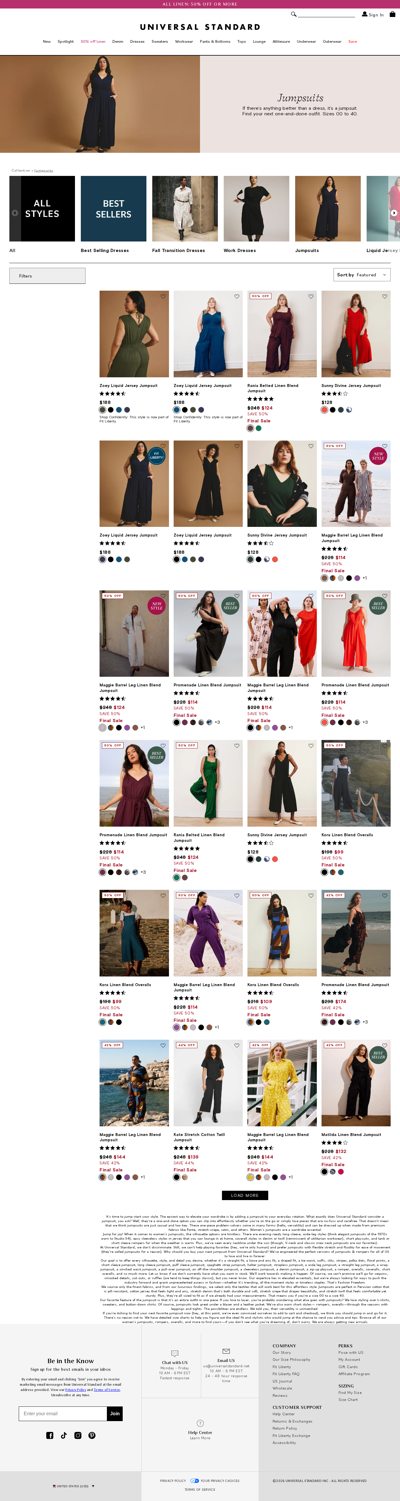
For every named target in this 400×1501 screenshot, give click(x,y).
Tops (241, 41)
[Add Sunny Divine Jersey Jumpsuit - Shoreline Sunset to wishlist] (385, 297)
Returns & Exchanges (293, 1421)
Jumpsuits (44, 170)
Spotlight (66, 41)
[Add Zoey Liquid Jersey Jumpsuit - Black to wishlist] (237, 447)
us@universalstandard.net (226, 1365)
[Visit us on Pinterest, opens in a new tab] (91, 1436)
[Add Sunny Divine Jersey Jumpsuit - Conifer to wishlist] (311, 447)
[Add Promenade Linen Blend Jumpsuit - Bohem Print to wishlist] (385, 896)
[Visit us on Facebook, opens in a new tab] (49, 1436)
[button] (394, 213)
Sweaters (160, 41)
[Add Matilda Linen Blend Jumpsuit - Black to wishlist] (385, 1046)
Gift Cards (348, 1366)
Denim (117, 41)
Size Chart (348, 1399)
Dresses (137, 41)
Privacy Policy (75, 1390)
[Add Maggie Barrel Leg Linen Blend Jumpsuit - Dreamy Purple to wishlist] (237, 896)
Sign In (375, 14)
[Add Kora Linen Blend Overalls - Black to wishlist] (385, 746)
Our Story (282, 1352)
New (47, 41)
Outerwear (332, 41)
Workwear (184, 41)
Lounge (259, 41)
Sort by (356, 275)
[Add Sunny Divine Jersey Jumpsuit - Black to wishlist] (311, 746)
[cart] (392, 14)
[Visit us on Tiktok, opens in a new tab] (63, 1436)
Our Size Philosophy (291, 1359)
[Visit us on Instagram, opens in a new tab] (77, 1436)
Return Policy (285, 1428)
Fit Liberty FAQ (286, 1373)
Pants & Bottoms (215, 41)
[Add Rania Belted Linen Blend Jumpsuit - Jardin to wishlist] (237, 746)
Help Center (284, 1413)
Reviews (280, 1395)
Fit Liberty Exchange (291, 1435)
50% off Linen (93, 41)
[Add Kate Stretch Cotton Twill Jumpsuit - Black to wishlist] (237, 1046)
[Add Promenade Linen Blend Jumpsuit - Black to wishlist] (237, 596)
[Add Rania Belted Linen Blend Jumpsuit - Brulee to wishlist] (311, 297)
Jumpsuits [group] (307, 250)
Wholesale (282, 1388)
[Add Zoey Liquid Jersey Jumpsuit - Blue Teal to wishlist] (237, 297)
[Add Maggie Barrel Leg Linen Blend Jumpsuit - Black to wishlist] (311, 596)
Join (115, 1413)
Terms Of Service (200, 1490)
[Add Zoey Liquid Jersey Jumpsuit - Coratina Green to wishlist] (163, 297)
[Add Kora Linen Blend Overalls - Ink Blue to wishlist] (163, 896)
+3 (217, 722)
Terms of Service (107, 1390)
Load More (245, 1195)
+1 (365, 577)
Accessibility (284, 1442)
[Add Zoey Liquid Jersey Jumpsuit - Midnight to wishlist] (163, 447)
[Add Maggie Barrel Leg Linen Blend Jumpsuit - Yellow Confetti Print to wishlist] (311, 1046)
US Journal (282, 1381)
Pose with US (351, 1352)
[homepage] (200, 27)
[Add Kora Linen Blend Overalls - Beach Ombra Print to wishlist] (311, 896)
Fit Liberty (282, 1366)
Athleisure (281, 41)
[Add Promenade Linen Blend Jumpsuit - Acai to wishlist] (163, 746)
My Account (349, 1359)
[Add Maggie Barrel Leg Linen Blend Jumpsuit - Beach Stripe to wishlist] (163, 596)
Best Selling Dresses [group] (105, 250)
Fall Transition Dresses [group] (178, 250)
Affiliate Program (354, 1373)
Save (352, 41)
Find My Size (350, 1392)
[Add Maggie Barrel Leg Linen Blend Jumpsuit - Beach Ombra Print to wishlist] (163, 1046)
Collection (21, 170)
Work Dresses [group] (240, 250)
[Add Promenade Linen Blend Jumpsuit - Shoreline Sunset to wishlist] (385, 596)
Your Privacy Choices (220, 1481)
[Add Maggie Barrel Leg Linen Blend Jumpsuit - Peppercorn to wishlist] (385, 447)
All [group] (12, 250)
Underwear (306, 41)
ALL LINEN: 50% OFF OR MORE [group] (200, 4)
